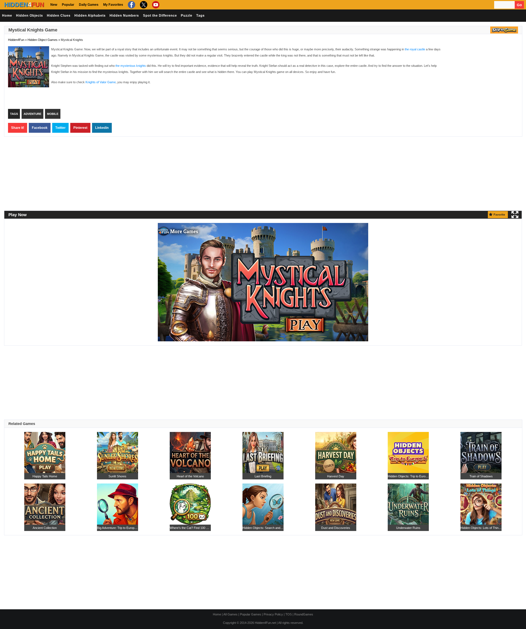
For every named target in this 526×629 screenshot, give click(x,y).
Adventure (32, 113)
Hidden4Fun (16, 40)
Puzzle (186, 15)
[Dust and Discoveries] (335, 501)
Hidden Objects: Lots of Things (481, 528)
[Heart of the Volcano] (190, 450)
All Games (230, 614)
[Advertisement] (483, 76)
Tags (200, 15)
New (53, 4)
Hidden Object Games (43, 40)
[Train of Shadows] (481, 450)
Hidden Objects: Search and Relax (263, 528)
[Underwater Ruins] (408, 501)
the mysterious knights (130, 65)
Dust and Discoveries (335, 528)
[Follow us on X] (143, 4)
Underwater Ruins (408, 528)
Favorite (499, 214)
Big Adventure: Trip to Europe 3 (117, 528)
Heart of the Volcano (190, 476)
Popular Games (250, 614)
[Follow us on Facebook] (131, 4)
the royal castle (415, 49)
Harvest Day (335, 476)
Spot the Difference (160, 15)
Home (7, 15)
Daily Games (88, 4)
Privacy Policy (273, 614)
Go (519, 5)
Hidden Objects (29, 15)
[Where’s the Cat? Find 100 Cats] (190, 501)
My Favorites (113, 4)
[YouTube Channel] (155, 4)
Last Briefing (263, 476)
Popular (68, 4)
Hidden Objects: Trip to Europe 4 (408, 476)
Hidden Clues (58, 15)
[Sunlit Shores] (117, 450)
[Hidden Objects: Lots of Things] (481, 501)
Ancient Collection (45, 528)
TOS (288, 614)
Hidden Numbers (124, 15)
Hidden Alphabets (90, 15)
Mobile (52, 113)
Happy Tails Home (44, 476)
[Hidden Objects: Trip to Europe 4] (408, 450)
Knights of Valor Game (100, 82)
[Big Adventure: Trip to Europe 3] (117, 501)
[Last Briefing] (263, 450)
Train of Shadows (481, 476)
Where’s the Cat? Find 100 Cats (190, 528)
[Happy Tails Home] (44, 450)
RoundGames (303, 614)
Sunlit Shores (117, 476)
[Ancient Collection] (44, 501)
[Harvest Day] (335, 450)
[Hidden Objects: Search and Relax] (263, 501)
